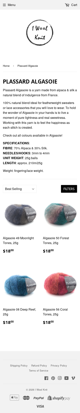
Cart (73, 5)
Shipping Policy (19, 365)
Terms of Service (38, 370)
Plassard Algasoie (15, 90)
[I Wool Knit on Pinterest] (53, 378)
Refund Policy (39, 365)
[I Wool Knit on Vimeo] (73, 378)
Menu (12, 5)
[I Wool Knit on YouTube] (66, 378)
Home (6, 66)
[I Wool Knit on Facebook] (46, 378)
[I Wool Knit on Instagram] (60, 378)
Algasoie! (55, 135)
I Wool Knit (41, 389)
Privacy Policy (59, 365)
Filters (69, 189)
